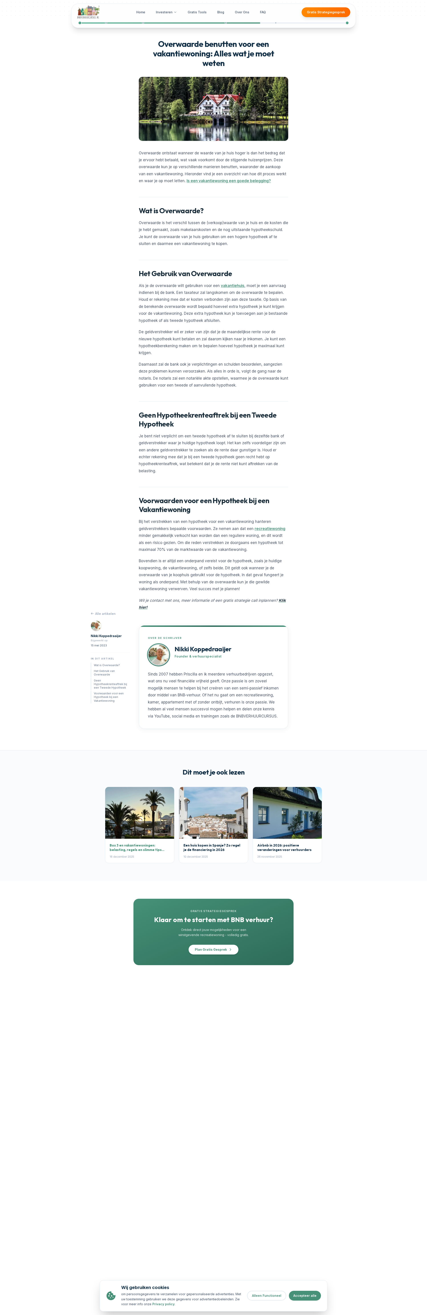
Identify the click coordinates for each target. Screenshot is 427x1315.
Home (140, 12)
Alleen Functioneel (266, 1295)
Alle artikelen (105, 614)
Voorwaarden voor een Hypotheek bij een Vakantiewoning (109, 697)
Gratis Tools (197, 12)
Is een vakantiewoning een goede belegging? (229, 181)
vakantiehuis (232, 285)
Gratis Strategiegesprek (326, 12)
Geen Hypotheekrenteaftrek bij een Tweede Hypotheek (110, 684)
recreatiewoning (270, 528)
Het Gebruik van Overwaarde (104, 672)
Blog (220, 12)
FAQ (263, 12)
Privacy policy (163, 1304)
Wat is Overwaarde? (107, 665)
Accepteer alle (304, 1295)
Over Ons (242, 12)
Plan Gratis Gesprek (211, 949)
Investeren (164, 12)
